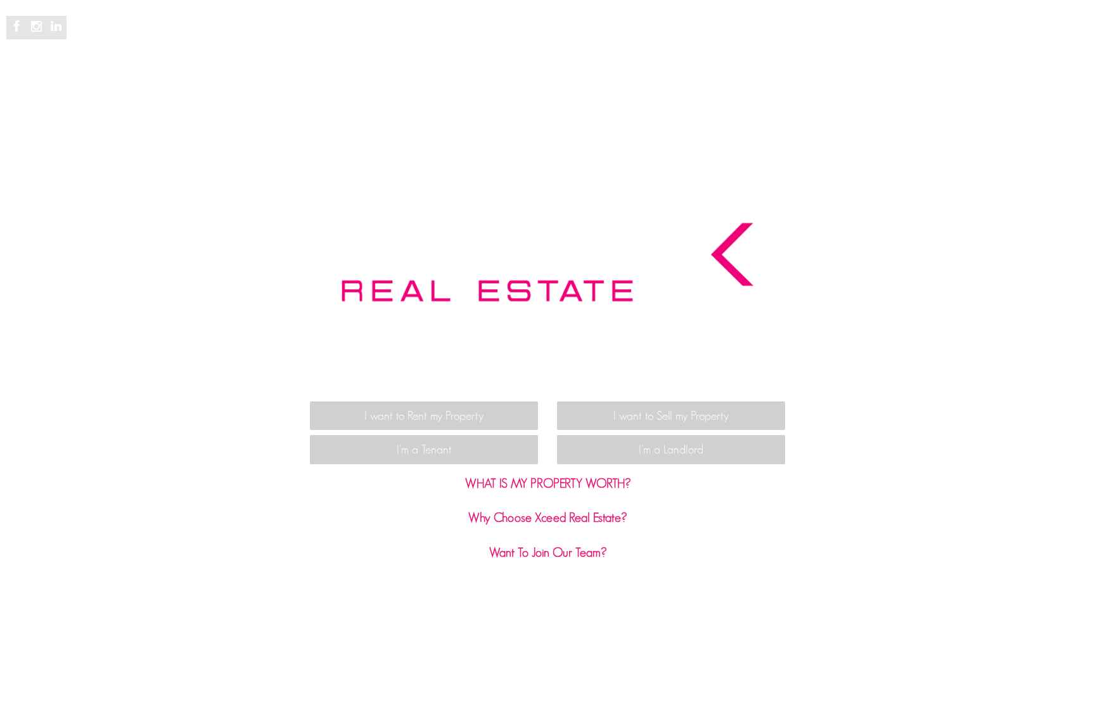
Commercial (528, 39)
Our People (689, 39)
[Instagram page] (38, 27)
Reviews (589, 39)
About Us (754, 39)
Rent (473, 39)
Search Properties (373, 39)
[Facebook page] (19, 27)
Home (303, 39)
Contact (810, 39)
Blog (635, 39)
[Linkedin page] (56, 27)
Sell (438, 39)
